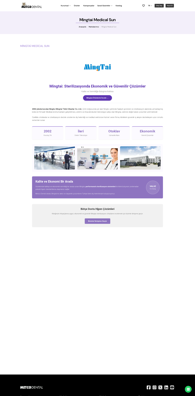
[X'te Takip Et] (161, 389)
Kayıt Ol (169, 6)
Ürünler (77, 6)
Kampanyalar (88, 6)
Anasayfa (82, 27)
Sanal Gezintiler (103, 6)
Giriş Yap (159, 6)
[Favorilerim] (143, 5)
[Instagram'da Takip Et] (155, 389)
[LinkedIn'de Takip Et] (166, 389)
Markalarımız (94, 27)
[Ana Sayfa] (31, 7)
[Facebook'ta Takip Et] (149, 389)
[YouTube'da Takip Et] (172, 389)
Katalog (119, 6)
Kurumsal (65, 6)
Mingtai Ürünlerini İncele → (97, 98)
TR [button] (149, 6)
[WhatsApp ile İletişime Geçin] (188, 389)
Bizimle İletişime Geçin (97, 221)
